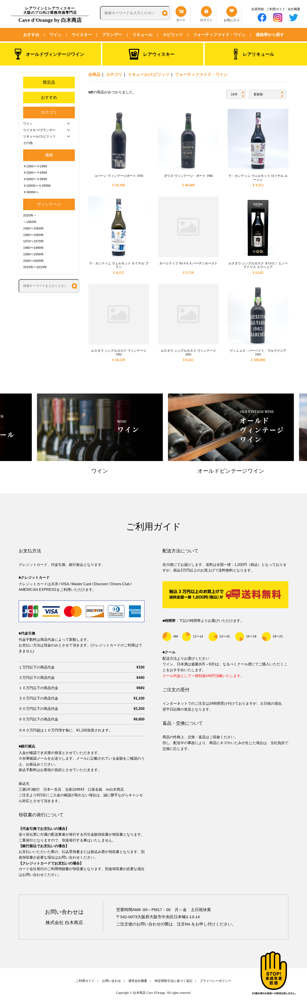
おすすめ (31, 34)
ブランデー (112, 34)
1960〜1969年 (33, 235)
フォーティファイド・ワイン (219, 34)
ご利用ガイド (275, 9)
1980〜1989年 (33, 248)
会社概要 (294, 9)
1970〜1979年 (33, 241)
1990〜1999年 (33, 254)
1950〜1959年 (33, 228)
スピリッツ (173, 34)
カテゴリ (114, 74)
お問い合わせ (111, 981)
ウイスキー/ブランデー (39, 130)
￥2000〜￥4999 (35, 172)
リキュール (142, 34)
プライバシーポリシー (215, 981)
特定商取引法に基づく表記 (173, 981)
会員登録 (257, 9)
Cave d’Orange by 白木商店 (50, 14)
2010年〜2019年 (35, 267)
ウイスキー (82, 34)
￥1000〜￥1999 (35, 166)
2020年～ (30, 215)
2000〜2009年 (33, 261)
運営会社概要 (137, 981)
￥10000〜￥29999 (37, 185)
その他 (28, 143)
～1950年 (30, 222)
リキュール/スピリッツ (148, 74)
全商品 (94, 74)
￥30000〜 (30, 192)
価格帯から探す (270, 34)
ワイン (55, 34)
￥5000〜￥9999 (35, 179)
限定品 (49, 82)
